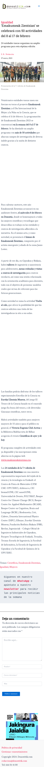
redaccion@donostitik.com (14, 760)
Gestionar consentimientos (14, 751)
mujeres (13, 567)
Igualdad (4, 567)
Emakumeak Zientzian (29, 562)
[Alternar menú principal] (39, 6)
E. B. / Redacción (7, 54)
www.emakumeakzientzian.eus (16, 460)
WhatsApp (23, 581)
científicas (12, 562)
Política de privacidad (12, 747)
